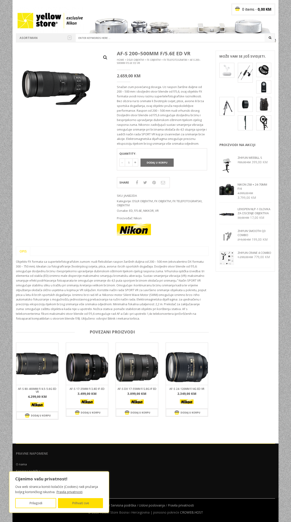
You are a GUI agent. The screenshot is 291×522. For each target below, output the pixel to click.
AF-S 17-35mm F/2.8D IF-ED (37, 389)
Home (120, 59)
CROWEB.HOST (191, 512)
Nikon (138, 218)
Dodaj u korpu (157, 162)
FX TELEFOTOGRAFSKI (175, 59)
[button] (105, 57)
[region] (59, 492)
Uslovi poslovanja (152, 505)
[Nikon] (37, 401)
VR (157, 211)
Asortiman (29, 38)
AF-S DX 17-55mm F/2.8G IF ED (87, 389)
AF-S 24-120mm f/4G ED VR (136, 389)
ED (131, 211)
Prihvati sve (80, 503)
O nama (21, 464)
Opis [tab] (23, 251)
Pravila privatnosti (69, 492)
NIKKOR (148, 211)
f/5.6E (138, 211)
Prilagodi (35, 503)
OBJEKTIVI (123, 205)
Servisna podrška (123, 505)
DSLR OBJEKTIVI (135, 59)
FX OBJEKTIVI (154, 59)
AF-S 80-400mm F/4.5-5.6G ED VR (187, 390)
